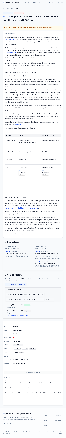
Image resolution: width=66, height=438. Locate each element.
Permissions (58, 415)
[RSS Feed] (58, 2)
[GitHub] (4, 423)
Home (27, 2)
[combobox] (25, 294)
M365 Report (58, 420)
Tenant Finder (58, 418)
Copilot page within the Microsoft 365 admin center (21, 208)
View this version (11, 315)
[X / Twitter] (10, 423)
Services (33, 2)
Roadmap (40, 2)
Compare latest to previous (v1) (16, 284)
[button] (22, 172)
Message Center (10, 8)
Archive (47, 2)
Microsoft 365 (11, 53)
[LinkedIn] (7, 423)
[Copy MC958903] (20, 327)
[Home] (3, 8)
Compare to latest (24, 315)
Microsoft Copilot (10, 39)
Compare (50, 300)
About (53, 2)
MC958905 (18, 124)
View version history (34, 372)
